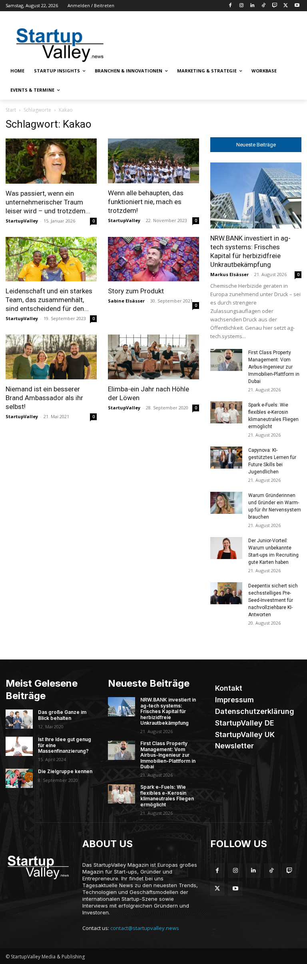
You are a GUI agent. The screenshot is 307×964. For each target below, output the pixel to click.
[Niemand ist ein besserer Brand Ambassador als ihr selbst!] (51, 357)
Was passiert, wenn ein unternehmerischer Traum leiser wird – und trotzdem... (48, 202)
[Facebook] (230, 5)
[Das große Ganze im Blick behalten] (19, 719)
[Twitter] (285, 5)
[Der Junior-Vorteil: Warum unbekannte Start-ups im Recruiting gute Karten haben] (226, 548)
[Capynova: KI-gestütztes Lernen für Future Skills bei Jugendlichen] (226, 458)
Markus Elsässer (229, 274)
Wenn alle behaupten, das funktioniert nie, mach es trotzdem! (145, 201)
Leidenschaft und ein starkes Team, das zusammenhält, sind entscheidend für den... (49, 300)
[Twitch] (274, 5)
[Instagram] (241, 5)
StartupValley (22, 221)
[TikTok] (263, 5)
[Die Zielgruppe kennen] (19, 778)
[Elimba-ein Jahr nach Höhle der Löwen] (153, 357)
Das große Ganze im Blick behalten (62, 715)
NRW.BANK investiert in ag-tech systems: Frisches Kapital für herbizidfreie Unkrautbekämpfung (168, 711)
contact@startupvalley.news (144, 928)
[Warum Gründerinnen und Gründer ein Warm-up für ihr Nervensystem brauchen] (226, 503)
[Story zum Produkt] (153, 259)
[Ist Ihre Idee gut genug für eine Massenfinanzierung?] (19, 746)
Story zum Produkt (136, 291)
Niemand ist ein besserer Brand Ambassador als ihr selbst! (44, 398)
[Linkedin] (252, 5)
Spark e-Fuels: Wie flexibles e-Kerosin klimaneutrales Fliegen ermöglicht (167, 795)
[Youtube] (296, 5)
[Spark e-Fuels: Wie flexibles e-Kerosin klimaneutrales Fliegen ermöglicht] (226, 412)
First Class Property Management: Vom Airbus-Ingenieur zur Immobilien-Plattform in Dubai (273, 367)
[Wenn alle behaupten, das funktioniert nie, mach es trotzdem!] (153, 160)
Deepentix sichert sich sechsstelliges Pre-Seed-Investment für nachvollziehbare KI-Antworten (273, 600)
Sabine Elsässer (126, 301)
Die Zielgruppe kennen (65, 771)
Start (11, 109)
